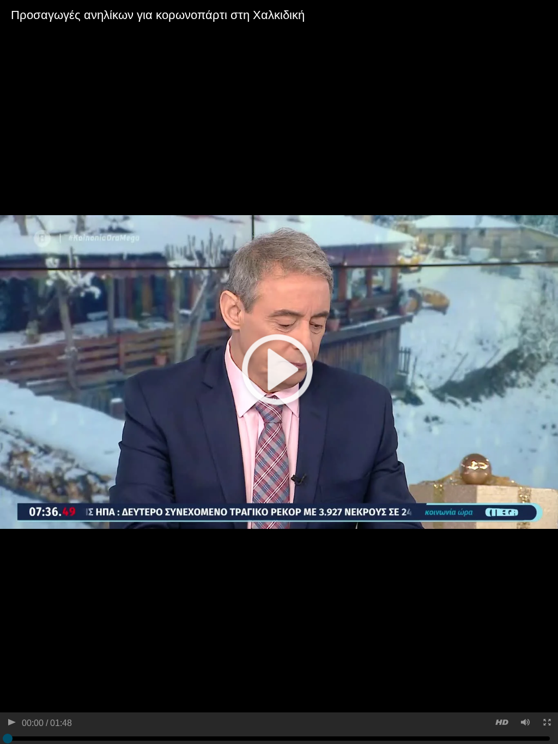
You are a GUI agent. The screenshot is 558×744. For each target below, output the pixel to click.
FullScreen (546, 723)
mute (524, 723)
